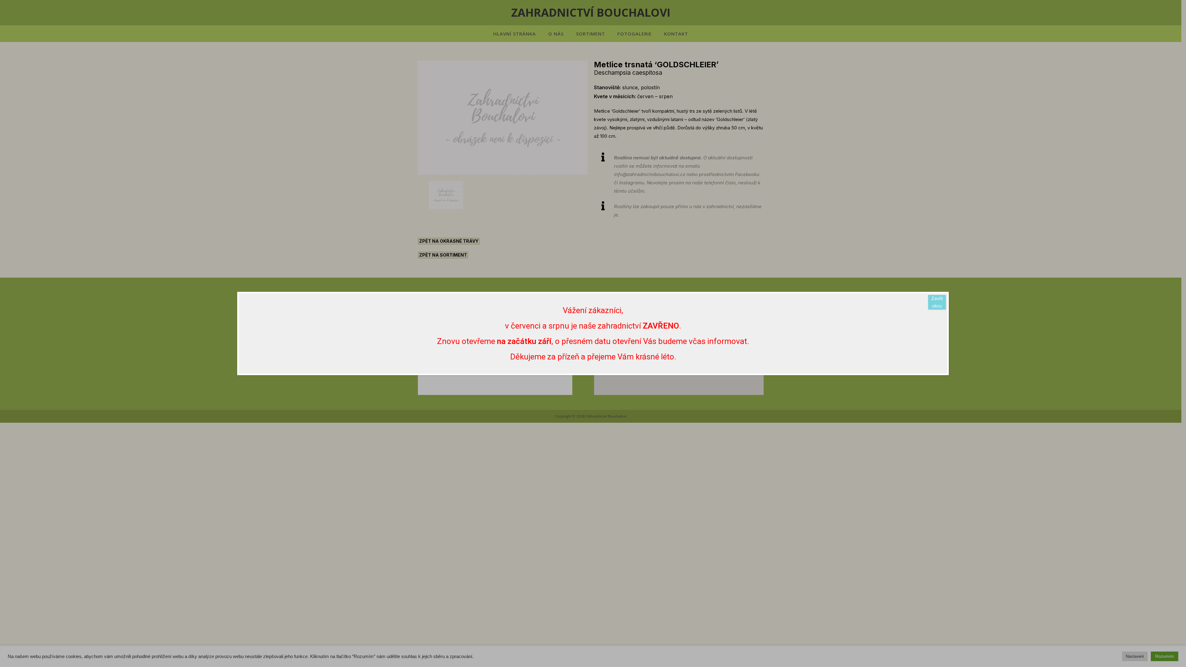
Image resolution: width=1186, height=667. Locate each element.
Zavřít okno (937, 302)
